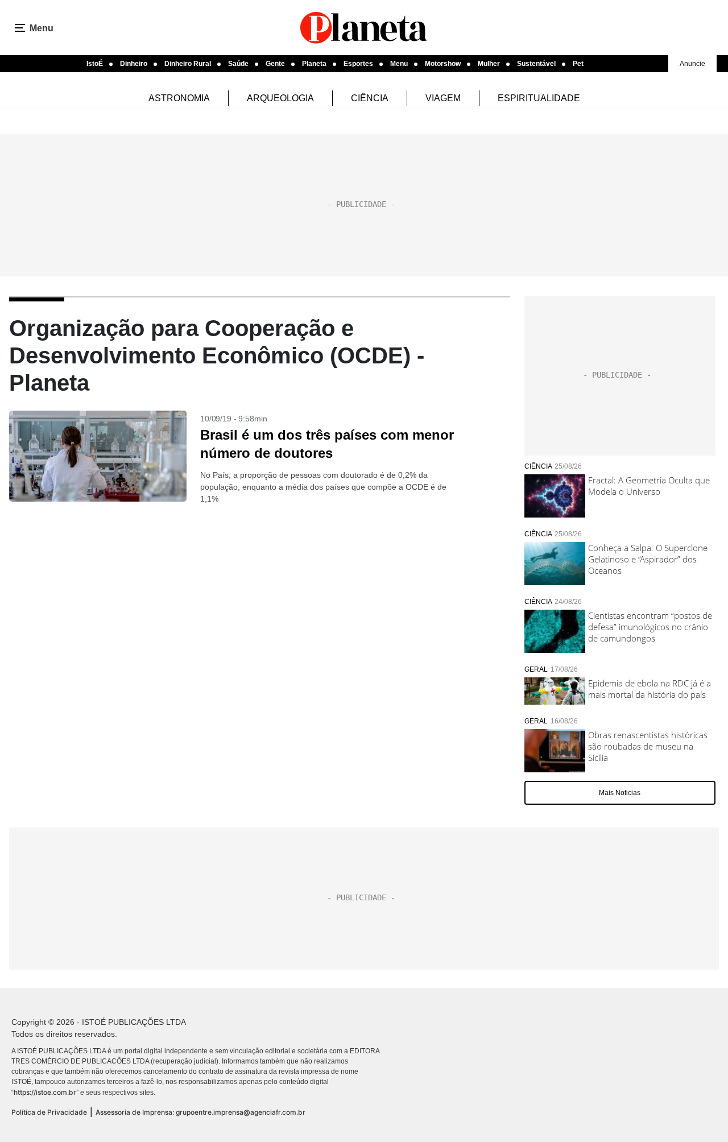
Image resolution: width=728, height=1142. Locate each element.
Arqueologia (280, 98)
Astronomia (179, 98)
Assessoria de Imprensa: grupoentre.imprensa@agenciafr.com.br (200, 1112)
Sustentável (536, 64)
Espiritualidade (539, 98)
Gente (275, 64)
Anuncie (692, 64)
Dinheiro (133, 64)
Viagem (443, 98)
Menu (399, 64)
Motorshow (443, 64)
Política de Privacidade (49, 1112)
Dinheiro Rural (187, 64)
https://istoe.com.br (45, 1092)
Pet (578, 64)
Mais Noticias (619, 793)
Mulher (489, 64)
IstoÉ (94, 64)
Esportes (358, 64)
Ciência (369, 98)
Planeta (314, 64)
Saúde (238, 64)
